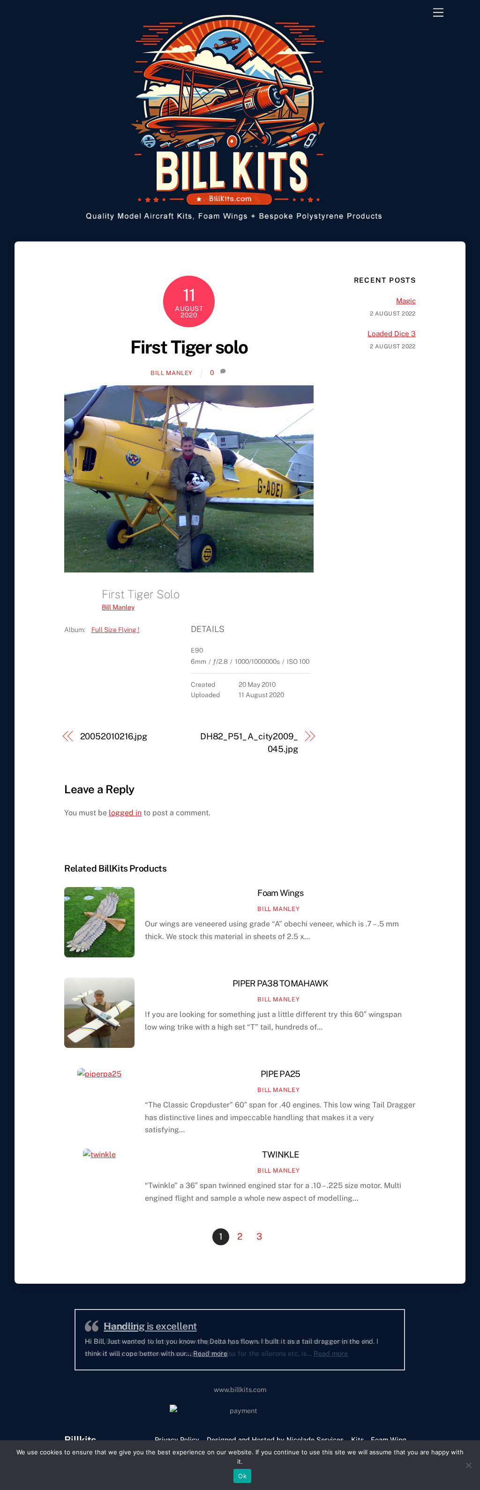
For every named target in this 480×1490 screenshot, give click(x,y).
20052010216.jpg (114, 736)
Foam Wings (280, 893)
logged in (125, 812)
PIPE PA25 (280, 1074)
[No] (468, 1465)
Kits (357, 1440)
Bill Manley (171, 372)
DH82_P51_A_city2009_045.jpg (249, 742)
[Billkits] (237, 222)
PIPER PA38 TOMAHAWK (280, 983)
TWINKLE (280, 1154)
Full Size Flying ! (115, 629)
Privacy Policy (177, 1440)
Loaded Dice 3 (392, 334)
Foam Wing (388, 1440)
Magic (406, 301)
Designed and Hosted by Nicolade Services (275, 1440)
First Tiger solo (189, 347)
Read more (286, 1353)
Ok (242, 1476)
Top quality (128, 1326)
